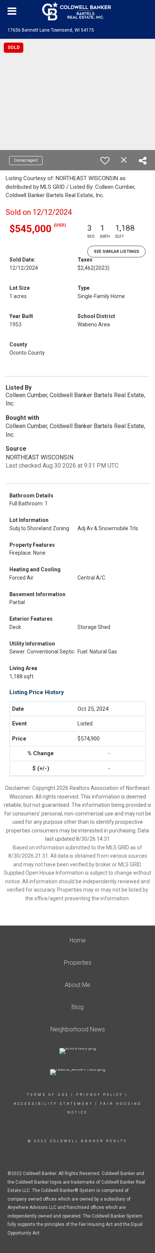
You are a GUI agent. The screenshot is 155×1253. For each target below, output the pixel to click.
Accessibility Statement (53, 1104)
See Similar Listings (116, 251)
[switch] (105, 160)
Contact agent (26, 160)
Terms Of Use (48, 1095)
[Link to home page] (77, 11)
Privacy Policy (99, 1095)
